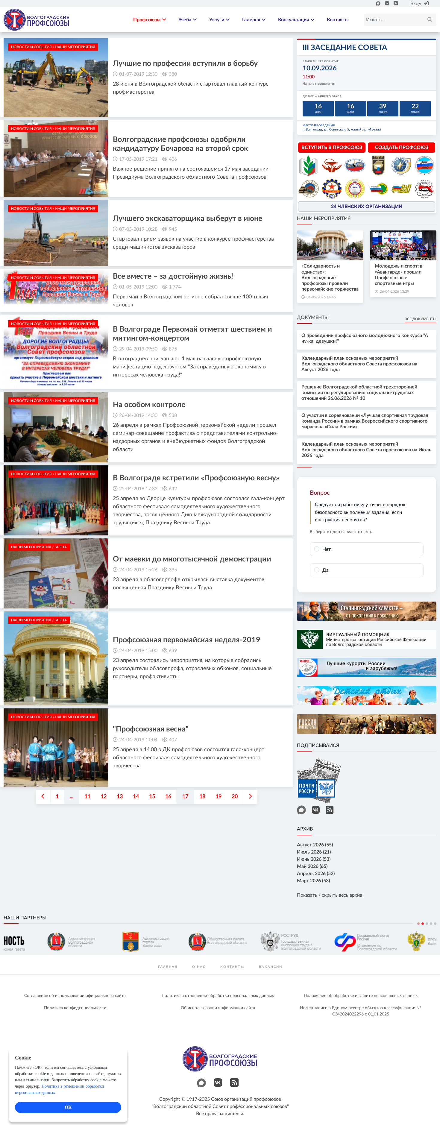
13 (120, 796)
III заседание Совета (345, 47)
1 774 (175, 287)
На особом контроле (149, 405)
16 (168, 796)
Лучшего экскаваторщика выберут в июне (187, 218)
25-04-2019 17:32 (138, 488)
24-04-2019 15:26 (138, 569)
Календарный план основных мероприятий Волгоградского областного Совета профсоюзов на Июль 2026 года (366, 450)
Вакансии (270, 966)
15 (152, 796)
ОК (68, 1107)
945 (173, 229)
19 (218, 796)
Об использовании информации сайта (218, 1008)
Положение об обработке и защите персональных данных (361, 996)
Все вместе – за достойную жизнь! (173, 276)
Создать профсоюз (401, 147)
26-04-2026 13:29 (394, 291)
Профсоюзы (146, 19)
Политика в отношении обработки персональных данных (218, 996)
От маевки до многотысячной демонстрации (192, 559)
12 (104, 796)
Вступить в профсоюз (331, 147)
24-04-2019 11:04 (138, 739)
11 (87, 796)
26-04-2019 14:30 (138, 415)
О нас (199, 966)
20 (235, 796)
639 (173, 650)
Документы (313, 317)
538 (173, 415)
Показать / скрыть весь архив (329, 895)
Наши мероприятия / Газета (39, 547)
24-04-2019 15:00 (138, 650)
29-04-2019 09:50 (138, 349)
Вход (415, 3)
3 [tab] (427, 923)
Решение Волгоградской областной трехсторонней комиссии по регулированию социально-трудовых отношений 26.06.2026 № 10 (359, 393)
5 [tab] (435, 923)
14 (136, 796)
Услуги (216, 19)
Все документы (420, 319)
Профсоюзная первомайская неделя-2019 (186, 640)
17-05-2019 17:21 (138, 159)
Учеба (184, 19)
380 (173, 74)
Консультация (293, 19)
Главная (167, 966)
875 (173, 349)
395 (173, 569)
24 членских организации (366, 206)
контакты (232, 966)
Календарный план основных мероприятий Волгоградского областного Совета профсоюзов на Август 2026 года (359, 364)
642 (173, 488)
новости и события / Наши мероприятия (53, 47)
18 (202, 796)
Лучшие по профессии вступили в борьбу (185, 63)
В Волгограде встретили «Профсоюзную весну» (196, 478)
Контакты (338, 19)
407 (173, 739)
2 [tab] (422, 923)
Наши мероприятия (324, 218)
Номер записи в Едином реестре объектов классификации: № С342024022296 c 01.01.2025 (360, 1011)
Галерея (251, 19)
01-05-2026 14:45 (321, 297)
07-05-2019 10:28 (138, 229)
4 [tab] (431, 923)
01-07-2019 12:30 (138, 74)
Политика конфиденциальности (75, 1008)
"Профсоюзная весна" (151, 729)
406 (173, 159)
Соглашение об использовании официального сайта (75, 996)
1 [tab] (418, 923)
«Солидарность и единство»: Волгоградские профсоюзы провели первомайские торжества (330, 278)
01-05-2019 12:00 (138, 287)
